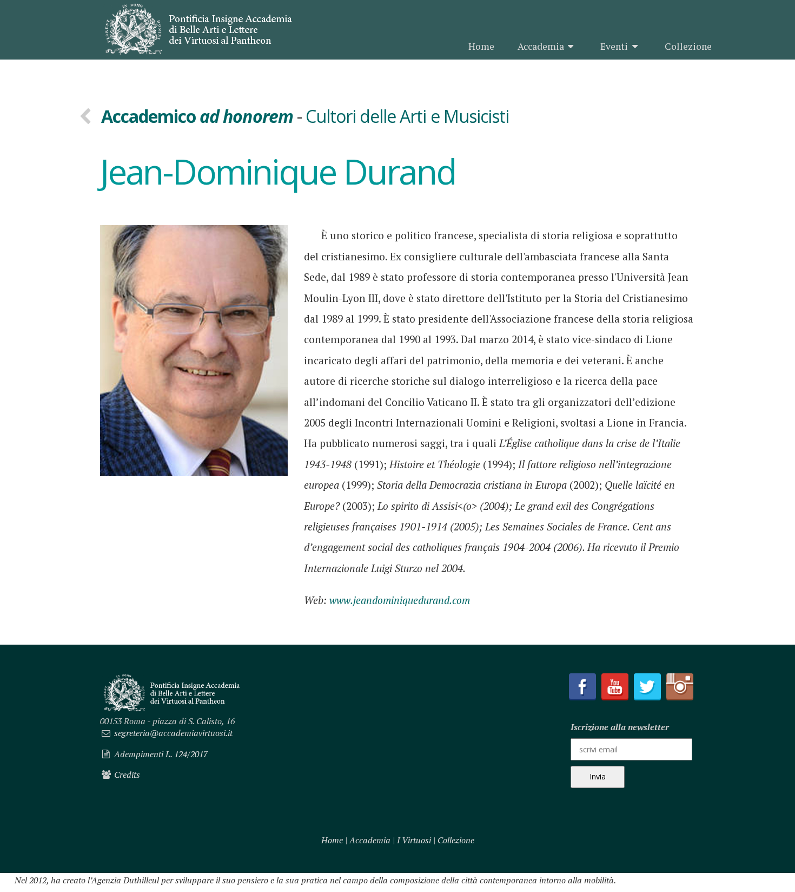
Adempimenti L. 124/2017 (161, 754)
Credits (127, 774)
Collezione (688, 46)
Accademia (541, 46)
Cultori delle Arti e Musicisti (407, 116)
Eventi (614, 46)
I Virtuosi (414, 840)
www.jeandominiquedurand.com (399, 600)
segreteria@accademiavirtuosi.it (173, 733)
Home (481, 46)
